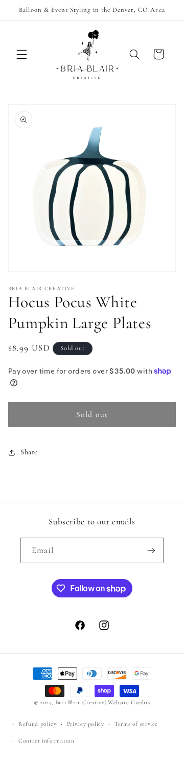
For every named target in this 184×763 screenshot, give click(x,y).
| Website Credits (128, 702)
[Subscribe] (151, 550)
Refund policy (37, 723)
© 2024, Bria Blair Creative (69, 702)
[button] (21, 54)
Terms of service (136, 723)
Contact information (46, 740)
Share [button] (29, 451)
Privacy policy (85, 723)
